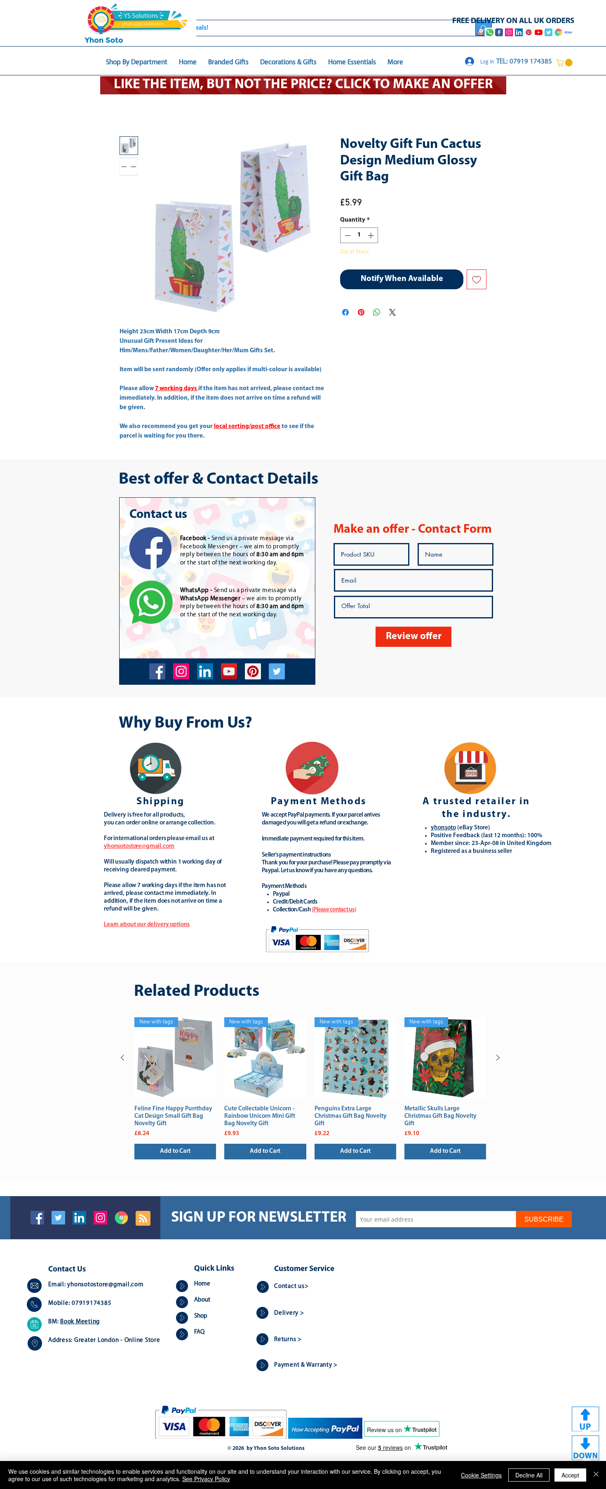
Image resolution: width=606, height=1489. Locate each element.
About (202, 1301)
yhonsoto (443, 829)
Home (128, 107)
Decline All (529, 1475)
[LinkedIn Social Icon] (79, 1218)
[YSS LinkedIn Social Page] (519, 32)
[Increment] (371, 236)
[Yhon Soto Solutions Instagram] (509, 32)
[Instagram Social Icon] (100, 1218)
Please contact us (333, 911)
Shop (200, 1317)
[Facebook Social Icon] (37, 1218)
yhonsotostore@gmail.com (105, 1286)
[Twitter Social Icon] (58, 1218)
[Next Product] (498, 1058)
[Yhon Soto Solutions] (229, 672)
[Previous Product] (122, 1058)
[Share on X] (392, 313)
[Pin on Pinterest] (361, 313)
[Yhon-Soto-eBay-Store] (568, 32)
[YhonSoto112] (157, 672)
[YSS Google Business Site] (558, 32)
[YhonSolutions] (253, 672)
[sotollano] (277, 672)
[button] (565, 62)
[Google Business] (121, 1218)
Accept (570, 1475)
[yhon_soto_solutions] (181, 672)
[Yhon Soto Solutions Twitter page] (548, 32)
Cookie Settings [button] (481, 1475)
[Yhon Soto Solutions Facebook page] (499, 32)
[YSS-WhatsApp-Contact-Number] (490, 32)
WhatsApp (194, 591)
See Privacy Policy (206, 1479)
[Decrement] (346, 236)
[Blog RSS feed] (143, 1219)
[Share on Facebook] (345, 313)
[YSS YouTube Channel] (539, 32)
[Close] (596, 1475)
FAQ (199, 1333)
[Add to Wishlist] (476, 280)
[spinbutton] (359, 236)
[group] (310, 1089)
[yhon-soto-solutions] (205, 672)
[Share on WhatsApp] (377, 313)
